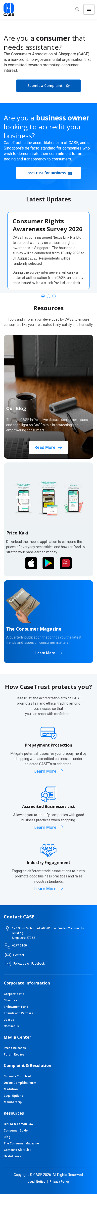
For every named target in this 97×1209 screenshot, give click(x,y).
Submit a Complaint (45, 85)
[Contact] (8, 955)
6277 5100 (19, 945)
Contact (18, 955)
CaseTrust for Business (45, 172)
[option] (48, 251)
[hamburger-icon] (89, 9)
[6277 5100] (7, 945)
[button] (77, 9)
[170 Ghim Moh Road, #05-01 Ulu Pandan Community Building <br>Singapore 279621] (7, 928)
